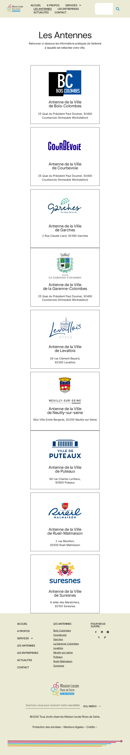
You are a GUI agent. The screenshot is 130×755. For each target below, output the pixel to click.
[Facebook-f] (95, 632)
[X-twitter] (98, 637)
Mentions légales (73, 727)
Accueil (36, 5)
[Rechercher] (119, 9)
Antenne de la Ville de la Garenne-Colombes (65, 286)
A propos (53, 5)
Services (71, 5)
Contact (61, 12)
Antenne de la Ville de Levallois (65, 348)
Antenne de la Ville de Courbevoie (65, 166)
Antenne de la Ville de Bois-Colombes (65, 104)
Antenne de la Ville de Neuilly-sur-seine (65, 410)
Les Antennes (43, 8)
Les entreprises (68, 8)
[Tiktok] (104, 637)
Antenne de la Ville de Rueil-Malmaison (65, 531)
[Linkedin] (101, 632)
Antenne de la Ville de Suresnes (65, 593)
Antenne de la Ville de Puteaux (65, 469)
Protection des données (46, 727)
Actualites (41, 12)
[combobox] (104, 9)
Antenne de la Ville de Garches (65, 228)
